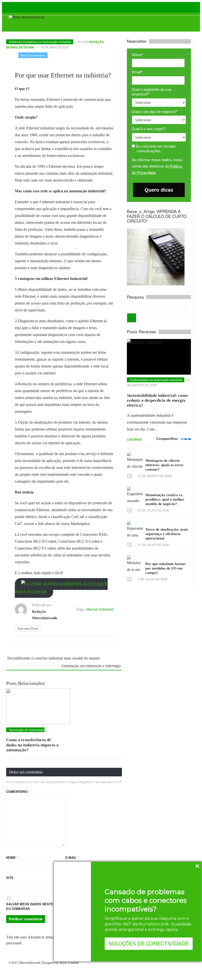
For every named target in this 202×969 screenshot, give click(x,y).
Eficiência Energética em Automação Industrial (40, 42)
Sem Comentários (33, 55)
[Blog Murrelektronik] (27, 17)
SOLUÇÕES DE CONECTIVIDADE (148, 944)
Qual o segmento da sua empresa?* (151, 91)
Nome (12, 857)
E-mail (72, 857)
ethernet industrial (99, 609)
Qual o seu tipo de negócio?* (155, 111)
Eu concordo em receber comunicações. (155, 148)
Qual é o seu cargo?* (149, 129)
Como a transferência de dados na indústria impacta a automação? (32, 745)
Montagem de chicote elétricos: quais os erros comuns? (164, 465)
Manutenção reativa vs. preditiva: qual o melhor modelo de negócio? (165, 499)
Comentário (18, 791)
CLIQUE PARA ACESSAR (61, 588)
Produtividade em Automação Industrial (156, 380)
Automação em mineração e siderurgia (91, 666)
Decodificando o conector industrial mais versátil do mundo (53, 658)
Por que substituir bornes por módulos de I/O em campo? (165, 568)
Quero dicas (159, 190)
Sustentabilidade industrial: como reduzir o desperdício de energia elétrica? (157, 400)
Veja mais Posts (27, 628)
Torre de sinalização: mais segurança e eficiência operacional (166, 533)
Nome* (137, 55)
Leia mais (134, 439)
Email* (137, 72)
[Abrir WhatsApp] (12, 956)
